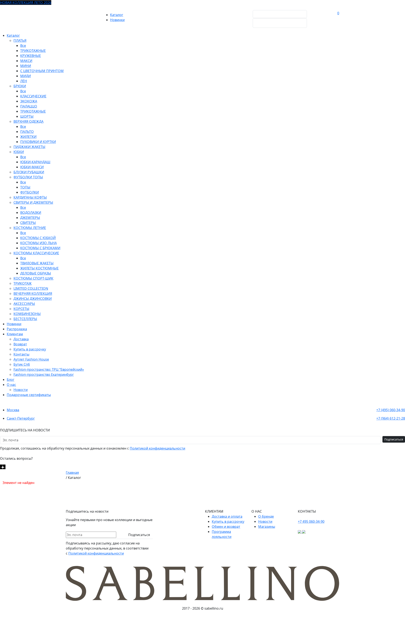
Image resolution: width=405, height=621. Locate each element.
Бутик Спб (22, 364)
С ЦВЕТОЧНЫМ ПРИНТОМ (42, 71)
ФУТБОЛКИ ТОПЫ (28, 177)
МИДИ (25, 76)
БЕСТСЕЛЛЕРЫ (25, 319)
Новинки (117, 20)
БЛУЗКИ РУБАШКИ (29, 172)
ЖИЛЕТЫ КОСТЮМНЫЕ (39, 268)
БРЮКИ (20, 86)
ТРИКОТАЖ (23, 283)
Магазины (266, 526)
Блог (10, 379)
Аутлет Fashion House (31, 359)
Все (23, 45)
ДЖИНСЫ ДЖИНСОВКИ (33, 298)
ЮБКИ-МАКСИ (32, 167)
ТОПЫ (25, 187)
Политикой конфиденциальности (157, 448)
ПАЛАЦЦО (28, 106)
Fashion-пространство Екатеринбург (44, 374)
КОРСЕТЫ (21, 308)
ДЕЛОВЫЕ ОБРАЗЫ (35, 273)
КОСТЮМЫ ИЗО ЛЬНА (38, 243)
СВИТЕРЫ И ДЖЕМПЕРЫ (33, 202)
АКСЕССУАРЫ (24, 303)
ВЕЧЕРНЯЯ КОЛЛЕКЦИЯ (33, 293)
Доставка (21, 339)
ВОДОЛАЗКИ (30, 212)
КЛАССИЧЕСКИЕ (33, 96)
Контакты (21, 354)
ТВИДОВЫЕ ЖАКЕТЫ (37, 263)
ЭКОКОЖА (28, 101)
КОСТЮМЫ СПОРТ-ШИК (33, 278)
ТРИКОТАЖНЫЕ (33, 50)
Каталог (116, 14)
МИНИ (25, 65)
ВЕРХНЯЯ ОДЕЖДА (28, 121)
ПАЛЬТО (27, 131)
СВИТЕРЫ (28, 222)
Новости (21, 389)
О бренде (266, 516)
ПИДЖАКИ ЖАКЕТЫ (29, 146)
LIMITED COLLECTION (31, 288)
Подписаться (393, 439)
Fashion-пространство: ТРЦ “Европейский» (49, 369)
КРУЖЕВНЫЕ (30, 55)
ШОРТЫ (27, 116)
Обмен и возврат (226, 526)
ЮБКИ (19, 152)
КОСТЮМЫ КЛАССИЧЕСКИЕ (36, 253)
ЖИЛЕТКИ (28, 136)
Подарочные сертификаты (29, 394)
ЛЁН (23, 81)
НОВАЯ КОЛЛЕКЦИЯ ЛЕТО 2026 (25, 2)
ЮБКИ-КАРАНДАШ (35, 162)
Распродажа (17, 329)
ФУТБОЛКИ (29, 192)
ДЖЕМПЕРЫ (30, 217)
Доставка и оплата (227, 516)
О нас (11, 384)
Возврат (20, 344)
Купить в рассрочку (30, 349)
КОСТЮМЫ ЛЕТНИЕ (30, 227)
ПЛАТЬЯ (20, 40)
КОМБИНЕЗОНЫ (27, 313)
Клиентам (15, 334)
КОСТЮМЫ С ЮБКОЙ (38, 238)
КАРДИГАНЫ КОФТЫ (30, 197)
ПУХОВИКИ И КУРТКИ (38, 141)
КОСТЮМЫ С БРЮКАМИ (40, 248)
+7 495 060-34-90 (311, 521)
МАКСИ (26, 60)
